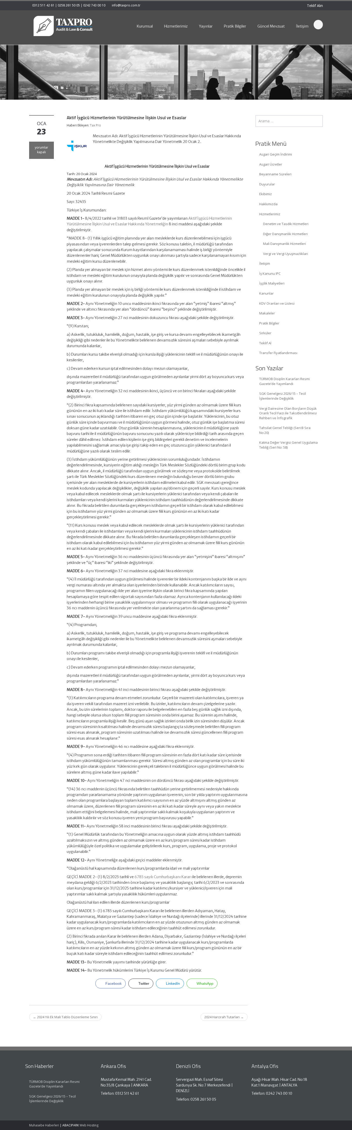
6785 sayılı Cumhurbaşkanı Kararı (163, 877)
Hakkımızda (268, 204)
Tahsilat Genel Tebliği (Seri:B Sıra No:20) (285, 430)
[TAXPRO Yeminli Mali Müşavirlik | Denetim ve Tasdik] (63, 26)
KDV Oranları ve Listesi (277, 303)
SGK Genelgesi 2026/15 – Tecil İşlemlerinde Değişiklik (282, 396)
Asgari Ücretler (270, 164)
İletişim (264, 263)
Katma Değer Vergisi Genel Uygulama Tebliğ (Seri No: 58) (288, 445)
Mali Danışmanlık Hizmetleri (284, 243)
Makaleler (267, 313)
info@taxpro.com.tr (126, 5)
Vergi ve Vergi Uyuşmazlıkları (285, 253)
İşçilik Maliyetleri (271, 283)
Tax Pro (95, 125)
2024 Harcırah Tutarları (224, 1017)
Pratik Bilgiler (269, 323)
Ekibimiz (265, 194)
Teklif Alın (314, 5)
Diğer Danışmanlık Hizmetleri (285, 234)
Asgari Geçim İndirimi (275, 154)
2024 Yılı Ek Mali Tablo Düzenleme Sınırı (65, 1017)
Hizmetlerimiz (269, 214)
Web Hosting (89, 1125)
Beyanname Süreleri (275, 174)
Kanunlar (266, 293)
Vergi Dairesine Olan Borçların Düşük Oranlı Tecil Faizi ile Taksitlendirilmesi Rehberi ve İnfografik (288, 413)
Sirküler (265, 333)
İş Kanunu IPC (270, 273)
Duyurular (267, 184)
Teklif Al (265, 343)
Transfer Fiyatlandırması (278, 352)
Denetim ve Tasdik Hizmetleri (285, 223)
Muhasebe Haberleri (44, 1125)
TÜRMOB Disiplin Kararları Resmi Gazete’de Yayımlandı (284, 381)
